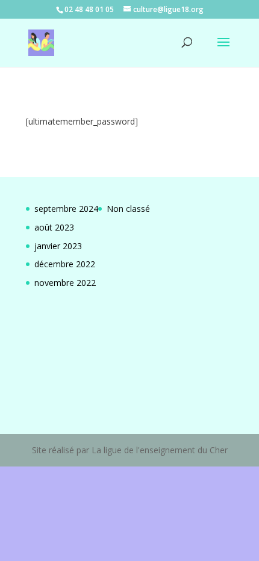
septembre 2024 (66, 208)
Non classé (128, 208)
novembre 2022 (65, 282)
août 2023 (54, 227)
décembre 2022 (64, 264)
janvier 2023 (58, 246)
